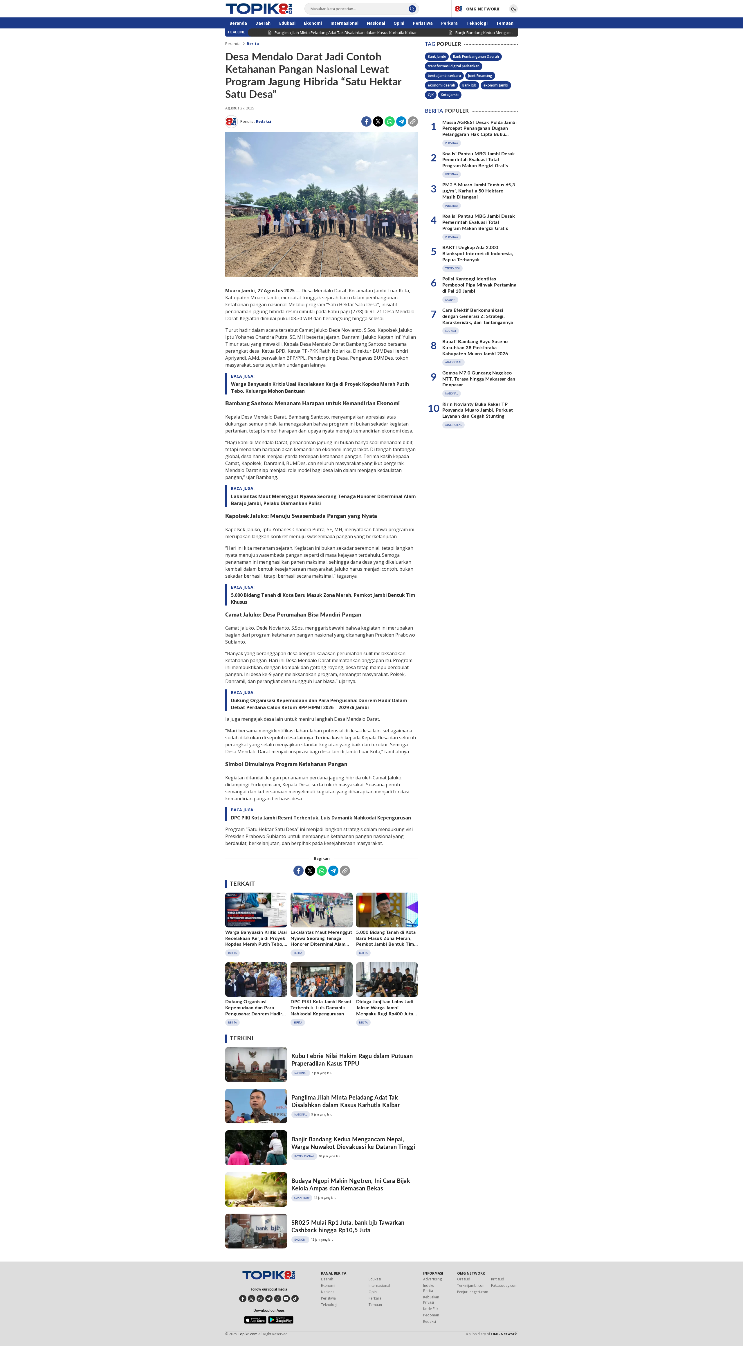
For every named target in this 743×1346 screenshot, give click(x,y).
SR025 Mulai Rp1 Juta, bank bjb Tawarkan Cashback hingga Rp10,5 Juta (348, 1226)
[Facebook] (366, 121)
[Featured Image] (321, 205)
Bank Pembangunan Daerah (476, 56)
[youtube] (286, 1298)
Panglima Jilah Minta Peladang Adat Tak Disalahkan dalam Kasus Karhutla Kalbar (345, 1101)
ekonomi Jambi (496, 85)
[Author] (231, 122)
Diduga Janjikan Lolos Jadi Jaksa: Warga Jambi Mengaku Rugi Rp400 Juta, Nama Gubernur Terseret (385, 1010)
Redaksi (263, 121)
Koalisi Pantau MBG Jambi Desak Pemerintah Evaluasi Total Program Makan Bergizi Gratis (478, 159)
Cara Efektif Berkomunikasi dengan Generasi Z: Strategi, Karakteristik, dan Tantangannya (477, 316)
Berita (253, 43)
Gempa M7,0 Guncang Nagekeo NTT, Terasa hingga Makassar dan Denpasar (478, 379)
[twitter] (251, 1298)
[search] (412, 8)
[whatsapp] (260, 1298)
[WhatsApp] (390, 121)
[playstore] (280, 1322)
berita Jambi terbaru (444, 75)
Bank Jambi (437, 56)
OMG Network (504, 1333)
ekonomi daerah (441, 85)
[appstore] (255, 1322)
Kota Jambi (450, 94)
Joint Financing (480, 75)
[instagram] (277, 1298)
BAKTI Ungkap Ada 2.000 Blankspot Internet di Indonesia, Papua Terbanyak (477, 253)
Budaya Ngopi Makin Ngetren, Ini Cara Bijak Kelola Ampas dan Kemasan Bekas (350, 1185)
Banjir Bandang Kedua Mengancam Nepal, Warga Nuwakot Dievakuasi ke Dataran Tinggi (353, 1143)
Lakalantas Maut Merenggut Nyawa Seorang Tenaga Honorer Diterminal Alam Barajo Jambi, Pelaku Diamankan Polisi (323, 500)
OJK (431, 94)
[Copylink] (413, 121)
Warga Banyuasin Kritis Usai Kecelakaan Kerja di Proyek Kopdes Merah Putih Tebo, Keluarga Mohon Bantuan (320, 387)
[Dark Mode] (513, 8)
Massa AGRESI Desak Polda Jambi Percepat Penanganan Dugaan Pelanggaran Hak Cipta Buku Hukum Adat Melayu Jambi (479, 131)
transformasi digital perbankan (453, 66)
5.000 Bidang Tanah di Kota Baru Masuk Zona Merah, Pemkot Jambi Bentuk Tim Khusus (323, 598)
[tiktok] (295, 1298)
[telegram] (269, 1298)
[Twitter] (378, 121)
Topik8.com (247, 1333)
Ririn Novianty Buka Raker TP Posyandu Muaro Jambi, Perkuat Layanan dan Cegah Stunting (477, 410)
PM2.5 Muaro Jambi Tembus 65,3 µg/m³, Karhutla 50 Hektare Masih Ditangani (478, 191)
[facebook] (242, 1298)
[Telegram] (401, 121)
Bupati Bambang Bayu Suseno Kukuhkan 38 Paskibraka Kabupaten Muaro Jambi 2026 (475, 347)
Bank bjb (469, 85)
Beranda (233, 43)
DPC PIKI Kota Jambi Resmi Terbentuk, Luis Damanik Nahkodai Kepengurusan (321, 818)
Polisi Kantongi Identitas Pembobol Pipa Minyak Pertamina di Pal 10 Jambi (479, 285)
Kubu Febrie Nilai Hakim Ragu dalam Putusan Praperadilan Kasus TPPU (352, 1060)
